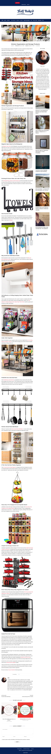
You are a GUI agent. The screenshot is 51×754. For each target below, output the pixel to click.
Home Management (27, 20)
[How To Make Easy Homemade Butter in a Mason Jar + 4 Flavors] (43, 122)
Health (21, 20)
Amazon (11, 220)
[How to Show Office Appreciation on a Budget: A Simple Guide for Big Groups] (9, 710)
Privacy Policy (19, 748)
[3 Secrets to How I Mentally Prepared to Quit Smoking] (43, 162)
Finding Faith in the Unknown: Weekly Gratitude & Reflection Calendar (42, 208)
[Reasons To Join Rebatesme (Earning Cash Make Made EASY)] (43, 102)
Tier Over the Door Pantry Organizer (9, 467)
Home (2, 20)
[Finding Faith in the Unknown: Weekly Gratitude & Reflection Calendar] (43, 199)
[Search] (49, 20)
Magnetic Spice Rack (7, 146)
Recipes (8, 20)
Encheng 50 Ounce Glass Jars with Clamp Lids (11, 180)
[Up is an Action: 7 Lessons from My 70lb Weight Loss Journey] (43, 181)
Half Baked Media (29, 750)
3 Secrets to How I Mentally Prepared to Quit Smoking (41, 171)
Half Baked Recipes (26, 748)
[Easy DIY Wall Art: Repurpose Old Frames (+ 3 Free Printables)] (43, 142)
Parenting (39, 20)
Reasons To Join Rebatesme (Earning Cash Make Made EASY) (42, 112)
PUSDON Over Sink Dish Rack (8, 379)
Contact (28, 4)
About (5, 20)
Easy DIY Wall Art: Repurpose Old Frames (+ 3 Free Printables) (42, 151)
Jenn (13, 45)
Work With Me (24, 4)
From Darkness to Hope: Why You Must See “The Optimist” (42, 228)
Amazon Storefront (11, 669)
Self (31, 20)
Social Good (35, 20)
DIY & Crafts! (13, 20)
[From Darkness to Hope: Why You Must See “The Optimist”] (43, 219)
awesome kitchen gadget (10, 662)
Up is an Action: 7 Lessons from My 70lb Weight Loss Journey (42, 189)
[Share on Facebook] (20, 674)
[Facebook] (22, 1)
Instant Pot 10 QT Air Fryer (25, 657)
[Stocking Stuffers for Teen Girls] (25, 710)
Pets (43, 20)
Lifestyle (18, 20)
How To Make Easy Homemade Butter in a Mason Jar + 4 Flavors (42, 131)
